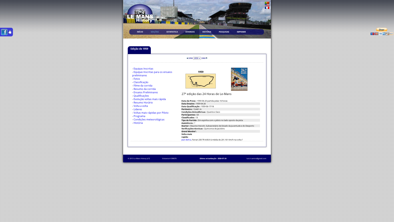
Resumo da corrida (145, 89)
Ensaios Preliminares (146, 92)
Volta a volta (141, 106)
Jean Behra (186, 139)
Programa (139, 116)
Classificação (141, 82)
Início (140, 32)
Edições (155, 32)
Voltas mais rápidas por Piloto (151, 112)
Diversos (190, 32)
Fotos (137, 78)
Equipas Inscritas (143, 68)
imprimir (241, 32)
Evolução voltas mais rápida (150, 99)
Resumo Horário (143, 102)
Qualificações (141, 95)
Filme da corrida (143, 85)
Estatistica (172, 32)
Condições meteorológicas (149, 119)
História (206, 32)
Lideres (138, 109)
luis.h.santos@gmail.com (256, 158)
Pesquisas (224, 32)
